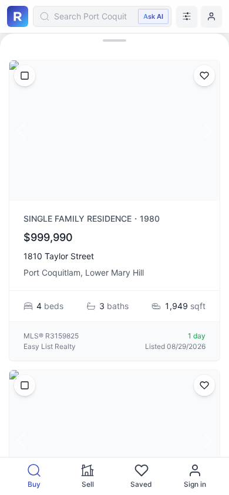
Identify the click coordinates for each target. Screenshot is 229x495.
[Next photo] (208, 131)
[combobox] (102, 16)
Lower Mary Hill (114, 272)
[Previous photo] (21, 131)
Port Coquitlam (51, 272)
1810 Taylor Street (58, 256)
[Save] (204, 75)
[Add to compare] (24, 75)
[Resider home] (17, 16)
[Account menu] (211, 16)
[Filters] (186, 16)
